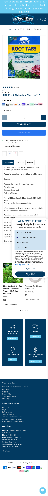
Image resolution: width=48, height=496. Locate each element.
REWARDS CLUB (35, 362)
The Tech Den (18, 463)
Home (9, 29)
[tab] (8, 162)
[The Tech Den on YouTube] (9, 452)
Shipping (5, 391)
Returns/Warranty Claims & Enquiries (15, 387)
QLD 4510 (5, 433)
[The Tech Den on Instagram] (6, 452)
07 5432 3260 (12, 435)
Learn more (12, 338)
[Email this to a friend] (21, 153)
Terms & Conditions (9, 396)
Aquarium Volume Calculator (12, 419)
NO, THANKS (30, 269)
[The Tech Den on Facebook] (4, 452)
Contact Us (6, 389)
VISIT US (12, 359)
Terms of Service (8, 414)
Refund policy (7, 412)
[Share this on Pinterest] (15, 153)
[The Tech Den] (24, 19)
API (3, 90)
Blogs (4, 410)
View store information (12, 146)
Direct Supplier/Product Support (13, 421)
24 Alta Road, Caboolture (17, 430)
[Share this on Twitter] (4, 153)
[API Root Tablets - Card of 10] (24, 57)
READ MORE (35, 336)
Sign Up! (30, 274)
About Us (5, 407)
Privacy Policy (7, 394)
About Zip (5, 399)
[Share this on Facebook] (10, 153)
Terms (30, 264)
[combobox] (18, 237)
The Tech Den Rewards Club (12, 417)
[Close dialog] (45, 220)
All (16, 29)
